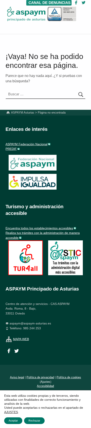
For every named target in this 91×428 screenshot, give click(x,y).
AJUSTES (11, 412)
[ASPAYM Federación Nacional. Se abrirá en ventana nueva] (33, 163)
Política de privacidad (40, 377)
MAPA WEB (21, 339)
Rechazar (34, 420)
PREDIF (11, 149)
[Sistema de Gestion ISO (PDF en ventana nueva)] (62, 14)
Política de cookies (69, 377)
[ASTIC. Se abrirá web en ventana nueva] (65, 257)
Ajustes (45, 381)
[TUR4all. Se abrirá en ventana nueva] (25, 257)
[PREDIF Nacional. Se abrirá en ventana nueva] (33, 182)
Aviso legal (17, 377)
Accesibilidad (45, 386)
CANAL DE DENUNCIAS (48, 3)
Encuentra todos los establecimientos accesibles (39, 228)
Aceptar (13, 420)
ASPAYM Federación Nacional (26, 144)
